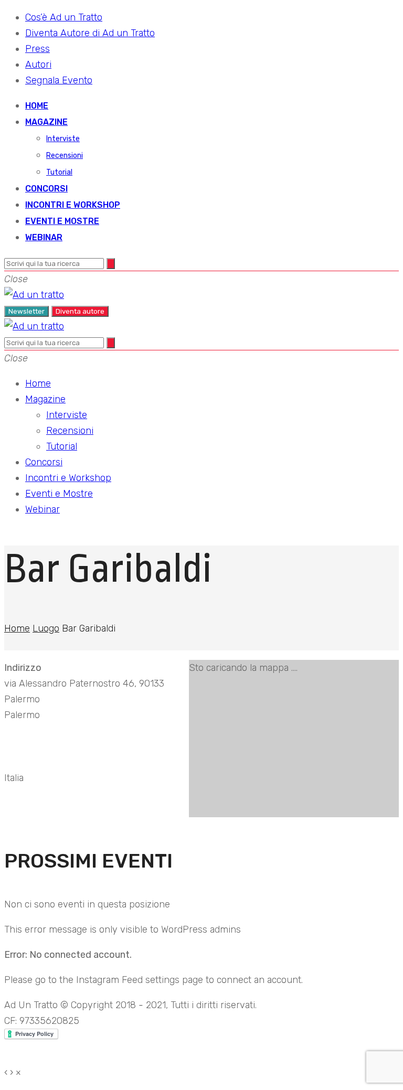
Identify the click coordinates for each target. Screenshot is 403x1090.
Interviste (63, 138)
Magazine (46, 122)
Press (37, 49)
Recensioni (64, 155)
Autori (38, 64)
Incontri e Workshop (72, 205)
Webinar (43, 237)
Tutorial (59, 172)
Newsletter (26, 311)
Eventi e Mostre (62, 221)
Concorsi (46, 189)
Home (36, 106)
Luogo (46, 628)
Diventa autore (80, 311)
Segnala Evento (58, 80)
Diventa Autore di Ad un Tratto (90, 33)
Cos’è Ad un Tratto (63, 17)
